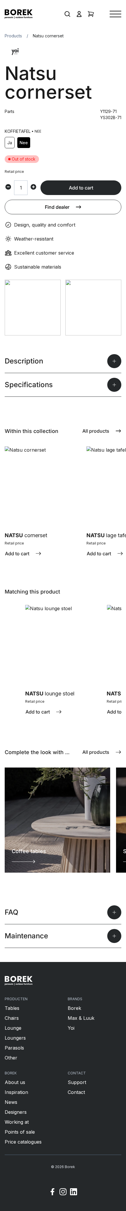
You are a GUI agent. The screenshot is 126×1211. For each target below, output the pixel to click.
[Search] (67, 14)
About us (15, 1082)
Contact (76, 1092)
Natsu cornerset (48, 35)
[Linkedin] (73, 1192)
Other (11, 1058)
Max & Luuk (81, 1018)
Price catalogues (23, 1142)
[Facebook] (52, 1192)
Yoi (71, 1028)
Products (13, 35)
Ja (9, 142)
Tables (12, 1008)
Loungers (15, 1038)
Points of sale (20, 1132)
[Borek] (19, 980)
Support (77, 1082)
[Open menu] (115, 14)
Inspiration (16, 1092)
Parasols (14, 1048)
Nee (24, 142)
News (11, 1102)
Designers (16, 1112)
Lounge (13, 1028)
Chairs (12, 1018)
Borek (74, 1008)
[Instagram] (63, 1192)
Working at (17, 1122)
